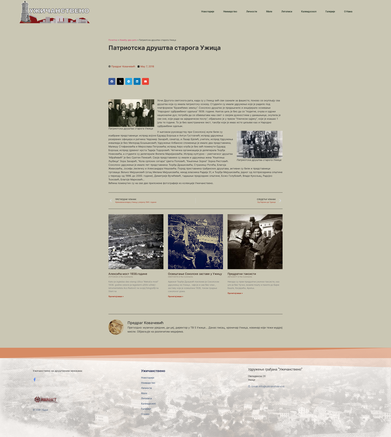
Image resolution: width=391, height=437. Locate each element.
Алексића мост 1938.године (127, 273)
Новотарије (207, 11)
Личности (251, 11)
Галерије (330, 11)
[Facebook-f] (34, 379)
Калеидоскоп (308, 11)
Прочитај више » (116, 296)
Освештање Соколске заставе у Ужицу (195, 273)
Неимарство (230, 11)
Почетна (112, 40)
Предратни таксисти (242, 273)
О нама (348, 11)
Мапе (269, 11)
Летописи (286, 11)
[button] (111, 81)
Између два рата (128, 40)
